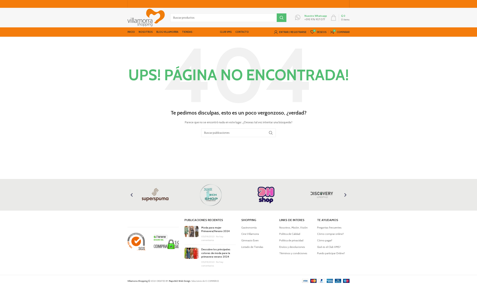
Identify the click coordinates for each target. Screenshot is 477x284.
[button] (131, 194)
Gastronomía (249, 227)
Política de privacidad (291, 240)
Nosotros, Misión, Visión (293, 227)
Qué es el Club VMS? (329, 247)
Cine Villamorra (250, 234)
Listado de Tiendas (252, 247)
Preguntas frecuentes (329, 227)
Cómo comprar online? (330, 234)
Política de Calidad (289, 234)
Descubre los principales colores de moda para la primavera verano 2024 (215, 253)
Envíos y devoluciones (292, 247)
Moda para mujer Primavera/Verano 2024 (215, 229)
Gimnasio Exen (250, 240)
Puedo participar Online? (331, 253)
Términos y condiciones (293, 253)
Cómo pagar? (324, 240)
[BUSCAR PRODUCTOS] (281, 17)
